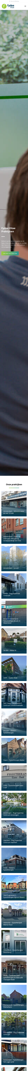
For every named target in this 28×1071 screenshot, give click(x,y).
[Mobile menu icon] (25, 6)
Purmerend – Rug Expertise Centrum (13, 1033)
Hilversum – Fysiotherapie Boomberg (13, 951)
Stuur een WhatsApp (15, 1)
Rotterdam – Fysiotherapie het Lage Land (13, 1061)
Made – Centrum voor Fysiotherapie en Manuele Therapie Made (13, 977)
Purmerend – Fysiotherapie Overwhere (13, 1006)
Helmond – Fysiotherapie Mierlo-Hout (12, 923)
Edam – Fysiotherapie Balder (14, 760)
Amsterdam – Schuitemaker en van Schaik (13, 512)
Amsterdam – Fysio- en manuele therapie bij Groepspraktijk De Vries (12, 538)
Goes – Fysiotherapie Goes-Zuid (13, 786)
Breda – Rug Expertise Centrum (11, 594)
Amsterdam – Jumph (11, 568)
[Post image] (14, 503)
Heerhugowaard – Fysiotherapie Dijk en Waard (13, 896)
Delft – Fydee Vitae (10, 678)
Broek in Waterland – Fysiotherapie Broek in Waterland (11, 621)
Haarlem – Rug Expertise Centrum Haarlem (12, 841)
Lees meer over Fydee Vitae (10, 253)
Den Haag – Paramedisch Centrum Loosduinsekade (13, 704)
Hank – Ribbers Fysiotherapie (9, 869)
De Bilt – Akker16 (9, 650)
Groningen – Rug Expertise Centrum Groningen (13, 814)
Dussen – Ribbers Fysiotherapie (9, 731)
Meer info (6, 515)
